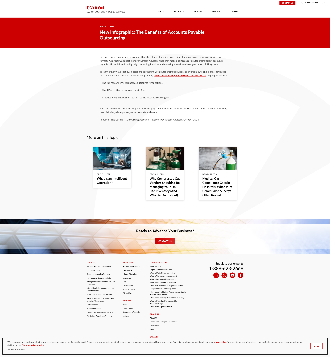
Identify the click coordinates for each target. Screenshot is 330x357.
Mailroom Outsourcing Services (99, 294)
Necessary (15, 349)
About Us (153, 318)
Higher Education (130, 274)
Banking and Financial (131, 266)
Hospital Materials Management (163, 289)
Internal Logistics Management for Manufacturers (100, 289)
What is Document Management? (163, 279)
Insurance (127, 278)
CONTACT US (165, 241)
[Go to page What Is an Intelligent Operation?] (112, 158)
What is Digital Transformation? (162, 273)
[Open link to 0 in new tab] (216, 275)
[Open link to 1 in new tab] (224, 275)
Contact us (287, 3)
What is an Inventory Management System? (167, 285)
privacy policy (219, 342)
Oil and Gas (127, 293)
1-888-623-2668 (311, 3)
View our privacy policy (33, 345)
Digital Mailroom (93, 270)
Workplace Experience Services (99, 316)
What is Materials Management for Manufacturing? (164, 302)
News (152, 329)
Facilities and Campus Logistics (99, 278)
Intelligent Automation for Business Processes (101, 282)
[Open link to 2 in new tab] (232, 275)
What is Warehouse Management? (163, 276)
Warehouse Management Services (100, 312)
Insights (126, 316)
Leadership (154, 325)
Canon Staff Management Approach (164, 322)
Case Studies (128, 308)
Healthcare (127, 270)
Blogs (125, 304)
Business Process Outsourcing (99, 266)
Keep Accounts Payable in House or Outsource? (180, 75)
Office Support (92, 304)
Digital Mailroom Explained (161, 269)
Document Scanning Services (98, 274)
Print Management (94, 308)
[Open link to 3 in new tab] (240, 275)
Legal (125, 281)
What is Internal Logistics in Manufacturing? (167, 298)
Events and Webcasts (131, 312)
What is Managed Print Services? (163, 282)
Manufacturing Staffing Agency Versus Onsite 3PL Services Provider (168, 293)
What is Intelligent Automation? (162, 307)
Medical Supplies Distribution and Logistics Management (100, 299)
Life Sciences (128, 285)
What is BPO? (155, 266)
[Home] (10, 3)
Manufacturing (129, 289)
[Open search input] (324, 2)
